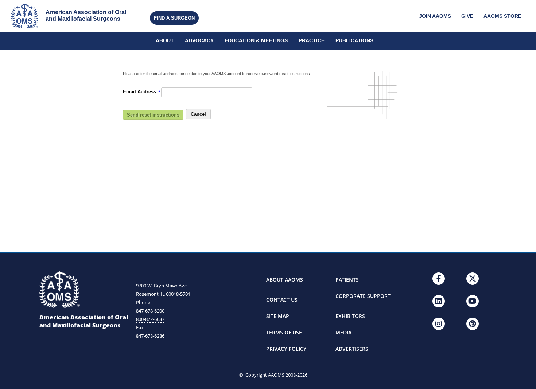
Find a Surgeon (174, 18)
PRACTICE (312, 40)
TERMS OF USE (284, 332)
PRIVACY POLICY (286, 348)
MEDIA (343, 332)
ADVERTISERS (351, 348)
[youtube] (472, 301)
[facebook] (438, 278)
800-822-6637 (150, 319)
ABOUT (165, 40)
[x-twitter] (472, 278)
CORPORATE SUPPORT (363, 295)
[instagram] (438, 324)
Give (467, 16)
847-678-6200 (150, 310)
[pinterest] (472, 324)
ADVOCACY (199, 40)
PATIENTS (347, 279)
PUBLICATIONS (354, 40)
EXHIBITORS (350, 316)
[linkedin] (438, 301)
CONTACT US (282, 299)
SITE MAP (277, 316)
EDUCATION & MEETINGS (256, 40)
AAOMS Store (502, 16)
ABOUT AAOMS (284, 279)
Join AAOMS (435, 16)
